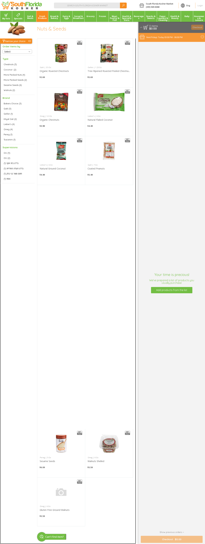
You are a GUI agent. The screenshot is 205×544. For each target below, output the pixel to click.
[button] (158, 5)
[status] (153, 26)
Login (200, 5)
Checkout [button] (197, 27)
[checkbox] (17, 64)
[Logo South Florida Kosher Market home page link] (21, 5)
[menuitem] (6, 16)
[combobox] (90, 5)
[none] (61, 63)
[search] (123, 5)
